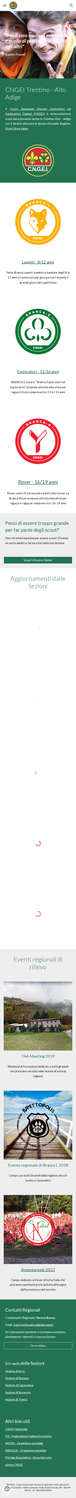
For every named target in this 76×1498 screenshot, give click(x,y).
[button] (4, 5)
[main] (38, 44)
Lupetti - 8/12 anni (38, 261)
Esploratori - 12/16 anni (38, 371)
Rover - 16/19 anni (38, 482)
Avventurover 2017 (38, 1269)
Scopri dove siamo (16, 128)
